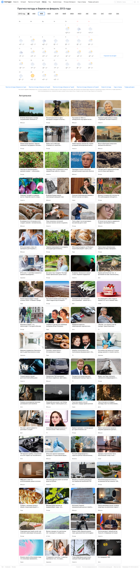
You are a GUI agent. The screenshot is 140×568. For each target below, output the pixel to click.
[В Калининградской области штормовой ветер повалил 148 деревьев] (109, 474)
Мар (49, 13)
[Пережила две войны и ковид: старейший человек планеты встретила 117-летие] (109, 112)
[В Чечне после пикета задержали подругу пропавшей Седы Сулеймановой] (109, 216)
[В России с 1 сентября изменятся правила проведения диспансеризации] (31, 267)
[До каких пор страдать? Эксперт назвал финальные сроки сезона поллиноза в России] (57, 267)
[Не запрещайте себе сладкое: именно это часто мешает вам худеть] (109, 293)
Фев (41, 13)
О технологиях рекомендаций (105, 567)
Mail (2, 567)
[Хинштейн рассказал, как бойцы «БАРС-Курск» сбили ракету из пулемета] (57, 396)
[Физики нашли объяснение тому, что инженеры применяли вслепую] (31, 551)
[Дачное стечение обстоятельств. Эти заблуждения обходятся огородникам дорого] (109, 190)
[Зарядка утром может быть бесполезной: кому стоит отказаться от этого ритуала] (109, 448)
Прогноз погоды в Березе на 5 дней (39, 87)
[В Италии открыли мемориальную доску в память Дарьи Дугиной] (83, 500)
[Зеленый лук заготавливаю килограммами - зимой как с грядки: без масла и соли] (83, 293)
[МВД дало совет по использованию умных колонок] (31, 474)
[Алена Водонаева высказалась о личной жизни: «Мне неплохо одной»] (57, 422)
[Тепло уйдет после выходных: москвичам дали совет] (83, 216)
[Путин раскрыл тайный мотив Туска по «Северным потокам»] (109, 526)
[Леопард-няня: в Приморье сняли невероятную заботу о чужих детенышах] (57, 164)
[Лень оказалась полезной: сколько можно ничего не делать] (57, 216)
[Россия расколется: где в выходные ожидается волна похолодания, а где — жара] (57, 112)
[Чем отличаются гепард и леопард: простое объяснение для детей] (109, 396)
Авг (87, 13)
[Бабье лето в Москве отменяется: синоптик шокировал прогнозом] (57, 138)
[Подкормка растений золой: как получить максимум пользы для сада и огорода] (31, 526)
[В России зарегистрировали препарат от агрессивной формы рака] (57, 448)
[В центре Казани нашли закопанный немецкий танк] (57, 190)
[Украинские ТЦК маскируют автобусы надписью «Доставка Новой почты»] (57, 371)
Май (64, 13)
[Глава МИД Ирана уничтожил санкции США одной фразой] (83, 551)
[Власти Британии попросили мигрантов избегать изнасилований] (109, 138)
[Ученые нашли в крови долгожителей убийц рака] (31, 371)
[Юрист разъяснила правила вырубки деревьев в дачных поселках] (109, 422)
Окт (102, 13)
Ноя (110, 13)
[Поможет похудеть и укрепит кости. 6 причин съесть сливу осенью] (31, 190)
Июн (72, 13)
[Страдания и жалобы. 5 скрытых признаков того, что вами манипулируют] (57, 551)
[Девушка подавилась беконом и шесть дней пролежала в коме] (31, 345)
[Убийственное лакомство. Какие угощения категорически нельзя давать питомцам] (83, 138)
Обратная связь (117, 567)
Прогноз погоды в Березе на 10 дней (88, 87)
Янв (33, 13)
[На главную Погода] (7, 2)
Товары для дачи (129, 87)
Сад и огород (118, 87)
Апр (56, 13)
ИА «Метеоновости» (134, 567)
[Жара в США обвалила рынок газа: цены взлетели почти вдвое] (83, 526)
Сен (94, 13)
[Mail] (2, 2)
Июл (79, 13)
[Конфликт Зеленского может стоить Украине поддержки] (83, 267)
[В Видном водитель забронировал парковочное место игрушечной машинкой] (83, 319)
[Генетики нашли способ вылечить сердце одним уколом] (83, 396)
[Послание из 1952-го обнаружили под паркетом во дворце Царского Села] (83, 112)
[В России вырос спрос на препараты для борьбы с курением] (31, 241)
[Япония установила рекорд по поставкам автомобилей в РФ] (83, 474)
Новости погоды (106, 87)
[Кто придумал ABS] (109, 551)
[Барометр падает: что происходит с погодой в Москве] (31, 319)
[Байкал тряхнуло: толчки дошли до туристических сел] (83, 422)
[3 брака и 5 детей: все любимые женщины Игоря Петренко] (57, 319)
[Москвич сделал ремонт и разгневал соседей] (31, 422)
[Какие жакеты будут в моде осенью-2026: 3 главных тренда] (31, 293)
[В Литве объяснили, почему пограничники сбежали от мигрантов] (31, 112)
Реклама (14, 567)
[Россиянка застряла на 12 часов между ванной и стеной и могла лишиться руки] (109, 345)
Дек (117, 13)
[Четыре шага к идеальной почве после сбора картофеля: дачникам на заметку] (109, 164)
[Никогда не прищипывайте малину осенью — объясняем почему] (31, 164)
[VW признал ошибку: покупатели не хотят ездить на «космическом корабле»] (31, 448)
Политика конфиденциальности (89, 567)
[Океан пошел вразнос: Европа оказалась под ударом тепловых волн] (31, 138)
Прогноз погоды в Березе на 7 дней (63, 87)
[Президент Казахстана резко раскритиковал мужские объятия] (83, 164)
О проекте (78, 567)
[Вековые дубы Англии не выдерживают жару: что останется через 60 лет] (57, 500)
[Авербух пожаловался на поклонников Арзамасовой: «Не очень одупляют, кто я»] (83, 345)
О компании (7, 567)
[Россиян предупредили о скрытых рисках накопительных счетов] (83, 448)
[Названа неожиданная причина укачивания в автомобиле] (31, 396)
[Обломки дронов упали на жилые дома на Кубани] (57, 474)
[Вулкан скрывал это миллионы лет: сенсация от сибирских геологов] (57, 526)
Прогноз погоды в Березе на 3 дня (16, 87)
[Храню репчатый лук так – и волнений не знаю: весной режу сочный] (109, 267)
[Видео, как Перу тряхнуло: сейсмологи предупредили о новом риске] (109, 371)
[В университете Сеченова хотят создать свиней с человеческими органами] (31, 216)
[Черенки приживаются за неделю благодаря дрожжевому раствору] (57, 241)
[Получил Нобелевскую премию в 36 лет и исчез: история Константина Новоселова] (83, 190)
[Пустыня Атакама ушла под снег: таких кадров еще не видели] (57, 293)
